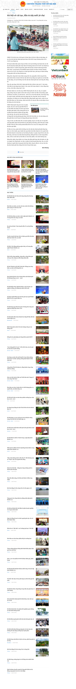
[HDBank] (60, 76)
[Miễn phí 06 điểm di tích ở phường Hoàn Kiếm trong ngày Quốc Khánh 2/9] (42, 451)
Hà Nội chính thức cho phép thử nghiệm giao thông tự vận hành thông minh (20, 609)
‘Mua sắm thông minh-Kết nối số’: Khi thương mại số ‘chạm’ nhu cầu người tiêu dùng (20, 458)
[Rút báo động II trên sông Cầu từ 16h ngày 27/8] (42, 491)
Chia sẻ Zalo (21, 152)
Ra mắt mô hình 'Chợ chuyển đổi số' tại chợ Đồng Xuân (20, 227)
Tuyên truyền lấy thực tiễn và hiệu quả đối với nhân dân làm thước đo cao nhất (27, 170)
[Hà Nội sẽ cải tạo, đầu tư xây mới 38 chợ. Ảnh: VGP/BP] (28, 38)
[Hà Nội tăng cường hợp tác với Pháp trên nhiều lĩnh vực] (42, 662)
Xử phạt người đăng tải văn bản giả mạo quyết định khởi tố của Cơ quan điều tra (20, 297)
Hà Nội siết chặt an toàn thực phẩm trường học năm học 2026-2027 (20, 398)
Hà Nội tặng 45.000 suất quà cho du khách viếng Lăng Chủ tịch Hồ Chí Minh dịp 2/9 (19, 418)
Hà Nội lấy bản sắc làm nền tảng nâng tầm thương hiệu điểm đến (20, 196)
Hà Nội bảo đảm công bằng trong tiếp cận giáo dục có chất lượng (21, 589)
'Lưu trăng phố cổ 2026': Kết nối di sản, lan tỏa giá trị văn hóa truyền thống (20, 347)
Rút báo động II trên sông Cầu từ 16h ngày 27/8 (19, 488)
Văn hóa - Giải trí (28, 9)
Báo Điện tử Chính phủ (46, 5)
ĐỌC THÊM (10, 192)
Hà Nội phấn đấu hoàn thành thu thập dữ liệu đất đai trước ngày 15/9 (20, 317)
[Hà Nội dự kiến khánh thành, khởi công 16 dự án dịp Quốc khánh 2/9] (42, 572)
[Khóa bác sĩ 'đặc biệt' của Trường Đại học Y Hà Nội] (42, 531)
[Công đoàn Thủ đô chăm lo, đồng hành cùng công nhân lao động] (42, 370)
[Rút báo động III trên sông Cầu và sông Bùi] (42, 652)
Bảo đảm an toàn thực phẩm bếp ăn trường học (19, 538)
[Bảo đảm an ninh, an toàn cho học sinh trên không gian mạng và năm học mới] (42, 209)
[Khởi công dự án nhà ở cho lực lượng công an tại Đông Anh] (42, 330)
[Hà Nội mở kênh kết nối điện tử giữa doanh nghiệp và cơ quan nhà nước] (42, 511)
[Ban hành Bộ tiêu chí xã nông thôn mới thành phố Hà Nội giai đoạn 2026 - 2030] (27, 179)
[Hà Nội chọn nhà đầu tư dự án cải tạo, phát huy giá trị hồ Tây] (42, 642)
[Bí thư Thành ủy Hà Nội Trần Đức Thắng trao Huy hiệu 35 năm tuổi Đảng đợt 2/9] (13, 179)
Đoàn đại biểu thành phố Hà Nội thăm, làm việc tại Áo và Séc (20, 599)
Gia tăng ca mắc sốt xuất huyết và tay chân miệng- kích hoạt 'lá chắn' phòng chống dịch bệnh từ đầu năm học (20, 358)
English (69, 9)
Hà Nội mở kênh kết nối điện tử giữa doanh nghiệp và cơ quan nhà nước (20, 509)
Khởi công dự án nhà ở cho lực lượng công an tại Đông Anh (19, 327)
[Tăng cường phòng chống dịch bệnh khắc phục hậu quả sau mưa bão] (42, 551)
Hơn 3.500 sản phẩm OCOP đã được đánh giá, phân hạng (20, 559)
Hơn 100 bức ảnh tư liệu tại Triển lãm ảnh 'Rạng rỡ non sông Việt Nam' (20, 378)
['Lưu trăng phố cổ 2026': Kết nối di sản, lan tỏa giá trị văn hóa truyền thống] (42, 350)
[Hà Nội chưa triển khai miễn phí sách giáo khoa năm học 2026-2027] (42, 431)
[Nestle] (60, 90)
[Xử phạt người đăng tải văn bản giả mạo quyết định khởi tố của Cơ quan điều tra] (42, 300)
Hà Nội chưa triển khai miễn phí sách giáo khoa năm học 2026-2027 (20, 428)
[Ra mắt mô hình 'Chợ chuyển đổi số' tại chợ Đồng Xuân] (42, 229)
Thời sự (13, 9)
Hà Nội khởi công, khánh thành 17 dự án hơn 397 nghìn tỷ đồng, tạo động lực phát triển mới (42, 186)
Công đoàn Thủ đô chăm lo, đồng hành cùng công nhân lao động (20, 368)
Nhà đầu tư (51, 9)
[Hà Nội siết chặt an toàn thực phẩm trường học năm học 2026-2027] (42, 400)
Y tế (8, 400)
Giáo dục (8, 431)
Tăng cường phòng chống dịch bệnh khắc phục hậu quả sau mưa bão (20, 549)
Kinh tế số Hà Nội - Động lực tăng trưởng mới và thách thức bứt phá (19, 468)
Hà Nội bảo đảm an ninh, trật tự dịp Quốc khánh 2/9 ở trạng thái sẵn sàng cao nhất (13, 170)
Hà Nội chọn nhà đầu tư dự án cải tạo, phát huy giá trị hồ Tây (21, 640)
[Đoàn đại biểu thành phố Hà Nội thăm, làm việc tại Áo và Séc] (42, 602)
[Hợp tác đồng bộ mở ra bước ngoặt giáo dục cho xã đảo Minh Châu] (42, 521)
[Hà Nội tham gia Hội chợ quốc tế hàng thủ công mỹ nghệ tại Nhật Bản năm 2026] (42, 310)
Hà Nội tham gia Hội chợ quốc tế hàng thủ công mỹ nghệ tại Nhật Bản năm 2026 (20, 307)
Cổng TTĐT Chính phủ (36, 5)
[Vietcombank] (60, 68)
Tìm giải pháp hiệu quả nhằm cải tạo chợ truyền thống (44, 109)
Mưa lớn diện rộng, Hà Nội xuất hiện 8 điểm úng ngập (19, 478)
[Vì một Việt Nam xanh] (60, 56)
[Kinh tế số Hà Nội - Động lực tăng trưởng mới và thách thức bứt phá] (42, 471)
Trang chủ (9, 12)
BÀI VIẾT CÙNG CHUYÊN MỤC (15, 157)
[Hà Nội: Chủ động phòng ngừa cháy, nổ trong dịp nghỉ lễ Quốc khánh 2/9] (42, 249)
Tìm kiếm (62, 9)
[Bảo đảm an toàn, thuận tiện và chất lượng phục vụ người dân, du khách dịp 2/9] (42, 390)
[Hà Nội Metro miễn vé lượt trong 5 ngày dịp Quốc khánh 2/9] (42, 441)
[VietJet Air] (60, 61)
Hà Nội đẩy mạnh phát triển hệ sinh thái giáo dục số (20, 619)
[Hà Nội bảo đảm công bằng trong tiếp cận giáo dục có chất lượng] (42, 592)
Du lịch (46, 9)
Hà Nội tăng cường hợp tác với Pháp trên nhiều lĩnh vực (20, 660)
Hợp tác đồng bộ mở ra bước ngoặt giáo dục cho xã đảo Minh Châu (20, 519)
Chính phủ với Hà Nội (38, 9)
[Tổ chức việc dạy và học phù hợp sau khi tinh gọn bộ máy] (42, 582)
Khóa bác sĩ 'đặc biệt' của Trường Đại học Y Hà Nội (20, 528)
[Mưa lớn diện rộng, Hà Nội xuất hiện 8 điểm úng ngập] (42, 481)
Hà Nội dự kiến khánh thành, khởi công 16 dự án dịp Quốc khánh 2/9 (20, 569)
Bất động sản (9, 320)
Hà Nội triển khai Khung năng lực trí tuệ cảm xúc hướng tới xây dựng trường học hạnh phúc (20, 629)
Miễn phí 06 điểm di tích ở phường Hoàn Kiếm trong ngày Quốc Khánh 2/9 (20, 448)
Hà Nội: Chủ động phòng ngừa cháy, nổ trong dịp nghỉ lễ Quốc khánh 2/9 (20, 247)
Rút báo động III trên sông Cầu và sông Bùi (18, 649)
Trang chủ (7, 9)
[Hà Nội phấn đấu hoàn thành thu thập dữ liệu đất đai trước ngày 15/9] (42, 320)
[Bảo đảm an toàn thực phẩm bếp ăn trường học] (42, 541)
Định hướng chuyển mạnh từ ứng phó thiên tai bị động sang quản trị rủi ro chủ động (20, 670)
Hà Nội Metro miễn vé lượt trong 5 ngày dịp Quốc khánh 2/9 (20, 438)
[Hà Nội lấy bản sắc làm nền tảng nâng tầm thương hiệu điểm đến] (42, 199)
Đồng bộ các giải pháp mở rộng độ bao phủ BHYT (20, 337)
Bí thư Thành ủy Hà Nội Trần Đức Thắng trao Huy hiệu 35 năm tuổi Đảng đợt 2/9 (13, 186)
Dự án (8, 572)
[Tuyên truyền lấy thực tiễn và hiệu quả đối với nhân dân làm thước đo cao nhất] (27, 164)
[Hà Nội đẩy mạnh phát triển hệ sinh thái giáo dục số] (42, 622)
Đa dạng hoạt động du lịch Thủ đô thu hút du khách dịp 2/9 (20, 408)
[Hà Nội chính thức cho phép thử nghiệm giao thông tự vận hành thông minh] (42, 612)
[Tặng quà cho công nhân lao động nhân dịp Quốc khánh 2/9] (42, 501)
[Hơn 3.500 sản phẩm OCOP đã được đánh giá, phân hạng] (42, 562)
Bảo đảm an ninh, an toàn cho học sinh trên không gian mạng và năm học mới (20, 206)
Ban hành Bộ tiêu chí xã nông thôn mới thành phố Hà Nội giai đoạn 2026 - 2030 (27, 186)
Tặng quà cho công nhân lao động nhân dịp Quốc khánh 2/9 (19, 498)
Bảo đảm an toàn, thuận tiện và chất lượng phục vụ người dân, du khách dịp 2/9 (20, 388)
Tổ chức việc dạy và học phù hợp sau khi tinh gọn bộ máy (20, 579)
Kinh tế (17, 9)
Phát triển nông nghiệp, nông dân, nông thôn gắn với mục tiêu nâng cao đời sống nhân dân (42, 171)
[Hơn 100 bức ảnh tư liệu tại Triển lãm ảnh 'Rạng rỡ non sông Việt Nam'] (42, 380)
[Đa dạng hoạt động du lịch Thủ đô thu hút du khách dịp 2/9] (42, 410)
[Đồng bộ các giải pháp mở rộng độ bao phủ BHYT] (42, 340)
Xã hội (22, 9)
